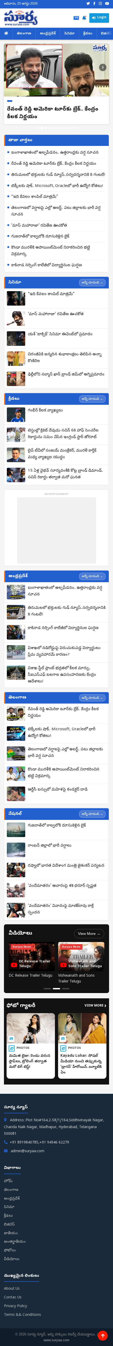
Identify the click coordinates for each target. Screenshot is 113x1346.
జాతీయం (11, 1233)
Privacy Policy (15, 1306)
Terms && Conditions (22, 1315)
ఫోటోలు (10, 1250)
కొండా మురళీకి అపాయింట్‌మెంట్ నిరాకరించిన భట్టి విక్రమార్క (50, 251)
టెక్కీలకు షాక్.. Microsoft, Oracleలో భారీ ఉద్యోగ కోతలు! (57, 186)
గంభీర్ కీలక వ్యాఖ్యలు (45, 410)
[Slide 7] (62, 128)
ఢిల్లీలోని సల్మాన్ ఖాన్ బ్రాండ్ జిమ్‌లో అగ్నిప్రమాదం (66, 374)
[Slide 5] (54, 128)
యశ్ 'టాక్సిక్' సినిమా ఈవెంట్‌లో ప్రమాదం (60, 334)
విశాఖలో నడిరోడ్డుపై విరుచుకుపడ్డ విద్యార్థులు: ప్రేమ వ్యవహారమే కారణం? (64, 652)
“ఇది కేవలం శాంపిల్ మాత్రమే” (34, 197)
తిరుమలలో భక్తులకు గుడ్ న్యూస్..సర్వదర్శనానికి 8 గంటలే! (58, 175)
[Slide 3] (46, 128)
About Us (12, 1289)
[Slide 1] (37, 128)
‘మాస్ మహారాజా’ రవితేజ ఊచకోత (39, 225)
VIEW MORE (95, 1006)
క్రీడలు (87, 33)
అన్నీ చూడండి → (92, 282)
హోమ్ (8, 1181)
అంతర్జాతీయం (15, 1241)
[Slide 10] (75, 128)
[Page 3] (65, 988)
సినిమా (69, 33)
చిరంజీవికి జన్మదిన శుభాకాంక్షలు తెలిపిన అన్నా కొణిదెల (64, 358)
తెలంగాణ (24, 33)
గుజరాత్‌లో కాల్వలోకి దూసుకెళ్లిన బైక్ (40, 236)
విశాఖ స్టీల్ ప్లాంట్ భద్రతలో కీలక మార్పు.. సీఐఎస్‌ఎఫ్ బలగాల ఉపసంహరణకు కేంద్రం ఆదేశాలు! (62, 675)
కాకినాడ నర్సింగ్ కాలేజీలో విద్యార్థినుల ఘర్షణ (46, 265)
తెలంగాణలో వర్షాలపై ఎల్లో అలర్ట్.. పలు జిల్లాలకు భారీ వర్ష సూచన (56, 211)
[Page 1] (47, 988)
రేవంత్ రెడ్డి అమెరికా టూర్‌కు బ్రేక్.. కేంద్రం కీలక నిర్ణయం (53, 164)
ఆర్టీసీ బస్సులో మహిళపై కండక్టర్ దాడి (58, 789)
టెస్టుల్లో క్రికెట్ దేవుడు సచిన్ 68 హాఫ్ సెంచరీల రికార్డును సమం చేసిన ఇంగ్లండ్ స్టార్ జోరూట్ (63, 434)
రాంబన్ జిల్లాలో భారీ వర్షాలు (49, 845)
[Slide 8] (67, 128)
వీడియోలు (11, 1259)
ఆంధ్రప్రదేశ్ (48, 33)
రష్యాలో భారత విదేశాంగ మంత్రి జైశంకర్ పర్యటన (66, 866)
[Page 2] (56, 988)
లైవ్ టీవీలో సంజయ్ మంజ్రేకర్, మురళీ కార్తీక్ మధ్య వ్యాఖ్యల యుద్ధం (62, 454)
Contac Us (13, 1297)
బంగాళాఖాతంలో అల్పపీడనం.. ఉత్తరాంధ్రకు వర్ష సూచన (55, 152)
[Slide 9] (71, 128)
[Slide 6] (58, 128)
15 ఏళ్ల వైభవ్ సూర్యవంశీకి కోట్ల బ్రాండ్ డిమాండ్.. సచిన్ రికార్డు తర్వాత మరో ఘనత (65, 474)
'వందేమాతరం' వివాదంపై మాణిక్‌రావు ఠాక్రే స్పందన (61, 909)
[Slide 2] (41, 128)
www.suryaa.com (56, 1340)
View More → (89, 933)
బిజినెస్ (9, 1224)
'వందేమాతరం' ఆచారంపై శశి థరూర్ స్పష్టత (62, 886)
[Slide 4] (50, 128)
